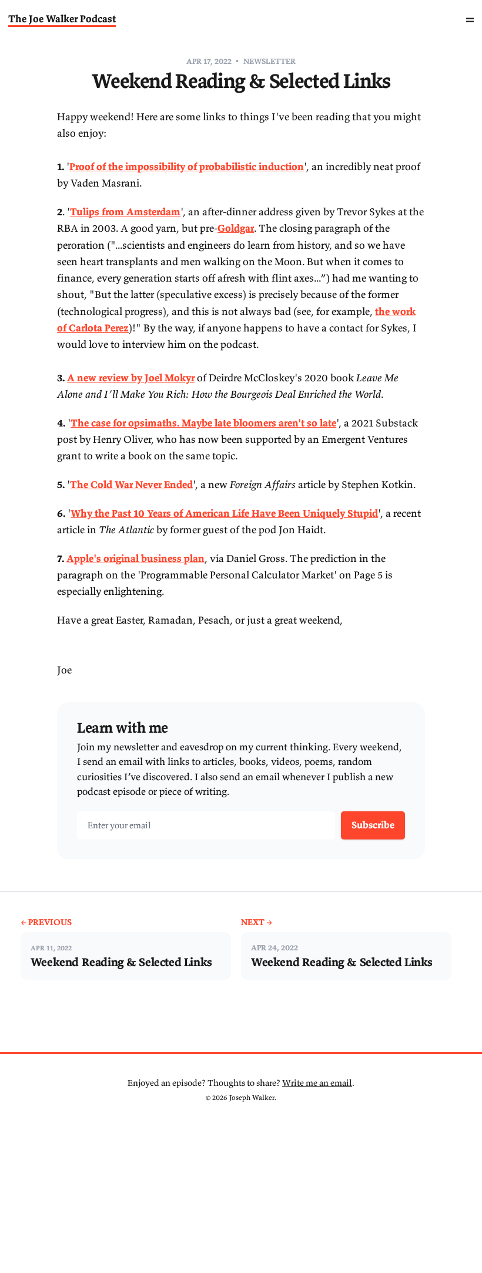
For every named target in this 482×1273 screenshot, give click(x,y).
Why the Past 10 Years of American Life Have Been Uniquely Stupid (224, 513)
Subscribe (373, 824)
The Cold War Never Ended (131, 484)
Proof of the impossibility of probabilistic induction (186, 166)
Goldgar (235, 228)
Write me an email (317, 1082)
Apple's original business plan (135, 558)
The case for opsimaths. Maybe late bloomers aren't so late (203, 423)
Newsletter (269, 61)
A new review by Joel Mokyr (131, 377)
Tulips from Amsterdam (125, 211)
